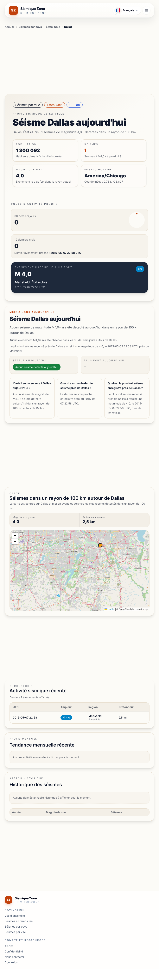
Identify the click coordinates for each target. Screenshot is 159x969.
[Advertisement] (79, 60)
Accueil (10, 26)
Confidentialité (14, 951)
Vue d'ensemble (15, 915)
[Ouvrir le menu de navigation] (146, 10)
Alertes (9, 946)
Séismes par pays (30, 26)
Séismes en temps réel (19, 921)
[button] (15, 535)
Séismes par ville (27, 105)
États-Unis (53, 26)
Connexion (11, 962)
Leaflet (111, 609)
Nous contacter (14, 956)
